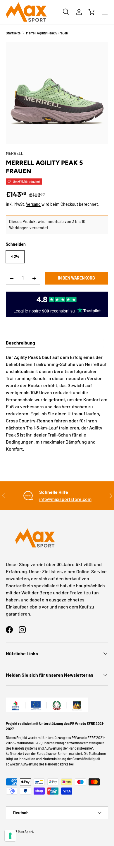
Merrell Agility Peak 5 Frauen (47, 33)
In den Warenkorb (76, 277)
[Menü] (104, 12)
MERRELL (14, 153)
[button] (91, 12)
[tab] (20, 342)
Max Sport (25, 832)
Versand (33, 204)
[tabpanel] (57, 403)
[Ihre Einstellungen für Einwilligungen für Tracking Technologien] (10, 835)
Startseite (13, 33)
